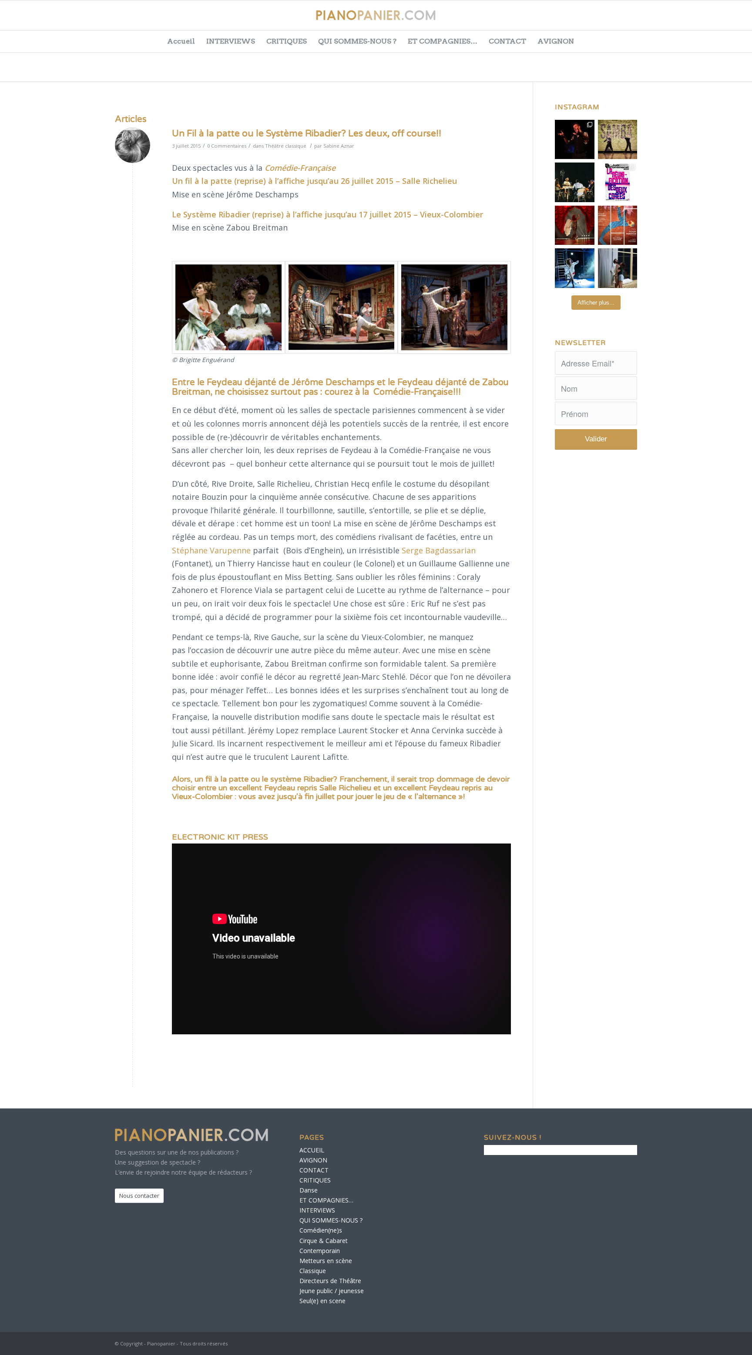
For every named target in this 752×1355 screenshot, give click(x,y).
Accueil (181, 41)
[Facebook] (660, 19)
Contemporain (319, 1251)
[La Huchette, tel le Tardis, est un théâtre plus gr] (574, 139)
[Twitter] (682, 19)
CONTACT (507, 41)
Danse (308, 1190)
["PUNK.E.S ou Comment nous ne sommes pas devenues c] (574, 268)
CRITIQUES (286, 41)
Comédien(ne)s (320, 1230)
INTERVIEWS (230, 41)
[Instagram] (726, 19)
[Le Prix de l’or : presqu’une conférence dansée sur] (618, 139)
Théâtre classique (285, 145)
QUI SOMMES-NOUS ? (357, 41)
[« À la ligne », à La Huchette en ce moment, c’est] (618, 225)
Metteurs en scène (325, 1261)
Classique (312, 1271)
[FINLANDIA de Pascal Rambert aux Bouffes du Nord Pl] (618, 268)
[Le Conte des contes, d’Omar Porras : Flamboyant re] (574, 225)
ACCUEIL (311, 1150)
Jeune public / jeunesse (331, 1291)
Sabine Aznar (338, 145)
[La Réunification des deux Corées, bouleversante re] (618, 182)
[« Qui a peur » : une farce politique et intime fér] (574, 182)
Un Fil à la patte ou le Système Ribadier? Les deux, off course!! (306, 133)
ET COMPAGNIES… (442, 41)
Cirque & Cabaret (323, 1240)
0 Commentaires (226, 145)
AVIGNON (555, 41)
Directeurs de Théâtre (330, 1281)
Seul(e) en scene (322, 1301)
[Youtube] (704, 19)
